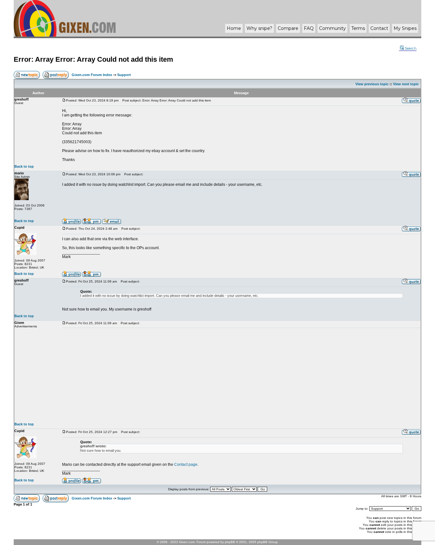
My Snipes (405, 28)
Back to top (24, 166)
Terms (358, 28)
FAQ (309, 28)
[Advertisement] (241, 375)
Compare (288, 28)
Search (411, 48)
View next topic (406, 84)
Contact (379, 28)
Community (332, 28)
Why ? (259, 28)
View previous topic (372, 84)
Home (234, 28)
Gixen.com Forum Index (92, 75)
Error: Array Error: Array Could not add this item (93, 59)
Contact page (185, 464)
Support (124, 75)
